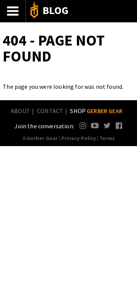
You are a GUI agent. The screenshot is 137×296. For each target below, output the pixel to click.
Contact (50, 111)
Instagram (83, 125)
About (20, 111)
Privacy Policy (78, 138)
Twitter (107, 125)
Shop (96, 111)
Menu (13, 11)
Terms (107, 138)
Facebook (119, 125)
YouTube (94, 125)
